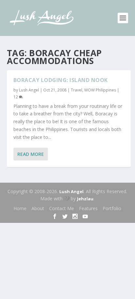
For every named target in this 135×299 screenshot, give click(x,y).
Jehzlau (85, 199)
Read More (30, 154)
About (37, 208)
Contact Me (61, 208)
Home (20, 208)
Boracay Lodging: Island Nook (60, 80)
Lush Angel (29, 90)
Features (88, 208)
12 (16, 97)
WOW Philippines (100, 90)
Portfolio (112, 208)
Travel (76, 90)
